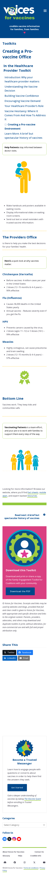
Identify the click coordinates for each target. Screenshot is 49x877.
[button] (45, 11)
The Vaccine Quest (32, 798)
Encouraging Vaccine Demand (23, 101)
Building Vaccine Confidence (22, 96)
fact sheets (33, 492)
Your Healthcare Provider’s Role (24, 106)
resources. (32, 495)
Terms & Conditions (31, 868)
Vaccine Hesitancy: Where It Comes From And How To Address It (25, 115)
